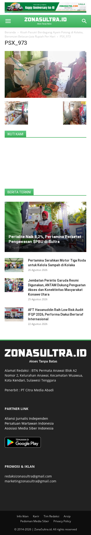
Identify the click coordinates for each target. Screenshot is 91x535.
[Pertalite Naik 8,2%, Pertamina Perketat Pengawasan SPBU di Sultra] (45, 227)
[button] (7, 21)
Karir (36, 516)
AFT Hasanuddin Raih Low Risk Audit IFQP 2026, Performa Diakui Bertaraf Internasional (55, 314)
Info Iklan (22, 516)
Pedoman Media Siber (34, 521)
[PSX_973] (45, 97)
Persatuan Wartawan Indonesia (29, 423)
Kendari (19, 380)
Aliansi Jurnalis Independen (26, 418)
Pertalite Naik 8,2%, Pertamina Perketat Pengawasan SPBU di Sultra (45, 239)
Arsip (67, 516)
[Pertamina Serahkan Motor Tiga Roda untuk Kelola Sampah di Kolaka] (14, 265)
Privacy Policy (62, 521)
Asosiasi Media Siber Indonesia (29, 428)
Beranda (10, 32)
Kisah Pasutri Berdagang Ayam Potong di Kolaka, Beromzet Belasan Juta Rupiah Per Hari (44, 34)
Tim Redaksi (51, 516)
